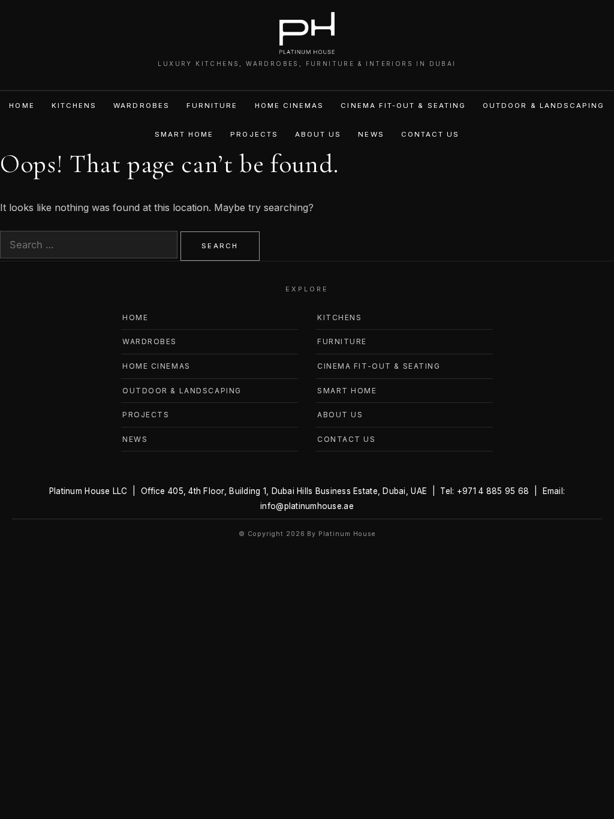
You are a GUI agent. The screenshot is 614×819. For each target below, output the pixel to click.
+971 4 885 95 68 (493, 491)
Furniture (212, 105)
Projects (254, 134)
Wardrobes (141, 105)
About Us (318, 134)
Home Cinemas (289, 105)
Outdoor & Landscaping (543, 105)
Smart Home (184, 134)
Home (21, 105)
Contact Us (430, 134)
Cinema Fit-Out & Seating (403, 105)
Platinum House (346, 534)
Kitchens (74, 105)
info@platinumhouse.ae (307, 506)
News (371, 134)
